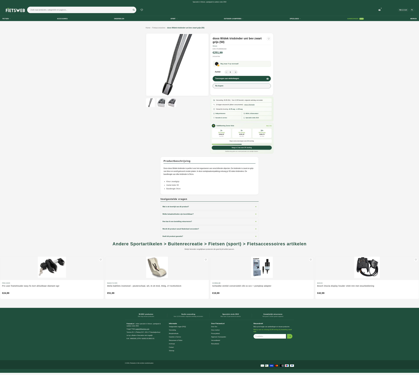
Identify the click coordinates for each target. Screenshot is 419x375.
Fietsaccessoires (158, 28)
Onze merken (215, 330)
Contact (171, 347)
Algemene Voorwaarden (218, 337)
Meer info (269, 125)
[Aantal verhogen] (235, 72)
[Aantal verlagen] (226, 72)
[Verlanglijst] (141, 10)
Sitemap (171, 350)
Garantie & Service (175, 337)
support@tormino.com (142, 329)
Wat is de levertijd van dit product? (209, 206)
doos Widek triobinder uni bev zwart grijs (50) (185, 28)
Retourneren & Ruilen (175, 340)
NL (412, 10)
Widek (215, 46)
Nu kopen (219, 86)
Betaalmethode (173, 333)
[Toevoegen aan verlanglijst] (269, 39)
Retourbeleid (215, 344)
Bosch (320, 283)
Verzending (172, 330)
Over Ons (214, 326)
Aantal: (218, 72)
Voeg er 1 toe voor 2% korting (242, 147)
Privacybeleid (215, 333)
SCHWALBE (216, 283)
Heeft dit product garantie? (209, 236)
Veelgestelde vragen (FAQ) (177, 326)
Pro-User (6, 283)
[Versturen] (289, 336)
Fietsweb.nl (133, 363)
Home (148, 28)
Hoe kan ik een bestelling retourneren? (209, 221)
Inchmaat (172, 344)
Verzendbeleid (215, 340)
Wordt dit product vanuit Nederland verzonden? (209, 229)
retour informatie (249, 104)
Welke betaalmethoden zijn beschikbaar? (209, 214)
